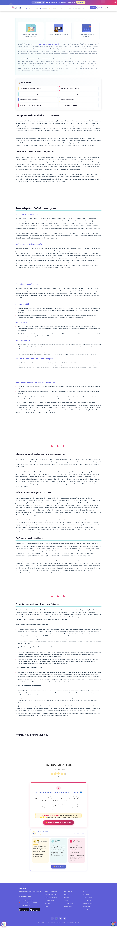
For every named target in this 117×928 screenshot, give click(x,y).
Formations (54, 8)
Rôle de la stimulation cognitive (70, 88)
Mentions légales (61, 922)
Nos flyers (85, 891)
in (60, 918)
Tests (69, 8)
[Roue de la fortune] (3, 924)
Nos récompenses (87, 897)
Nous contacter (86, 909)
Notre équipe (86, 894)
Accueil (29, 8)
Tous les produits (68, 903)
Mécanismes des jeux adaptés (29, 99)
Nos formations (68, 891)
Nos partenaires (87, 900)
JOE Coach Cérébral (50, 894)
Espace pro (78, 8)
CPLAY (46, 906)
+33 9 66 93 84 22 (25, 905)
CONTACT (100, 7)
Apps (36, 8)
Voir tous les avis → (79, 833)
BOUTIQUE (93, 7)
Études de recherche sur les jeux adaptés (73, 94)
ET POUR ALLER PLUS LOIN (69, 105)
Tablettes (44, 8)
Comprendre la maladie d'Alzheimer (30, 88)
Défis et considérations (67, 99)
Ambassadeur (86, 906)
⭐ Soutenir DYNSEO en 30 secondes (58, 822)
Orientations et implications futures (30, 105)
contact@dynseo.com (27, 900)
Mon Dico (47, 903)
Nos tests (66, 897)
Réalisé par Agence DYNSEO (73, 922)
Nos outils (66, 894)
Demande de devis (87, 903)
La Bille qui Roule (49, 900)
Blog (86, 8)
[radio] (52, 774)
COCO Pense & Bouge (51, 891)
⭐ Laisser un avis (58, 866)
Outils (62, 8)
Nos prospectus (68, 906)
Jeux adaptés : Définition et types (29, 94)
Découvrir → (80, 2)
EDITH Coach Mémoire (51, 897)
